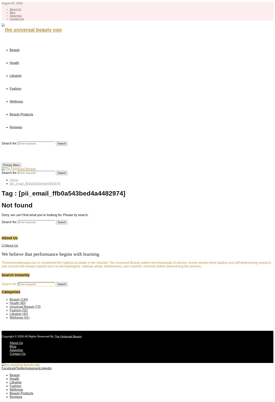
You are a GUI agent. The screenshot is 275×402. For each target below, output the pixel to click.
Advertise (16, 15)
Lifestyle (16, 75)
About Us (15, 9)
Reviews (16, 127)
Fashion (15, 88)
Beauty (15, 50)
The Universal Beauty (68, 336)
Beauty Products (21, 114)
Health (14, 63)
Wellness (16, 101)
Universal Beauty (25, 306)
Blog (12, 12)
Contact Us (17, 19)
